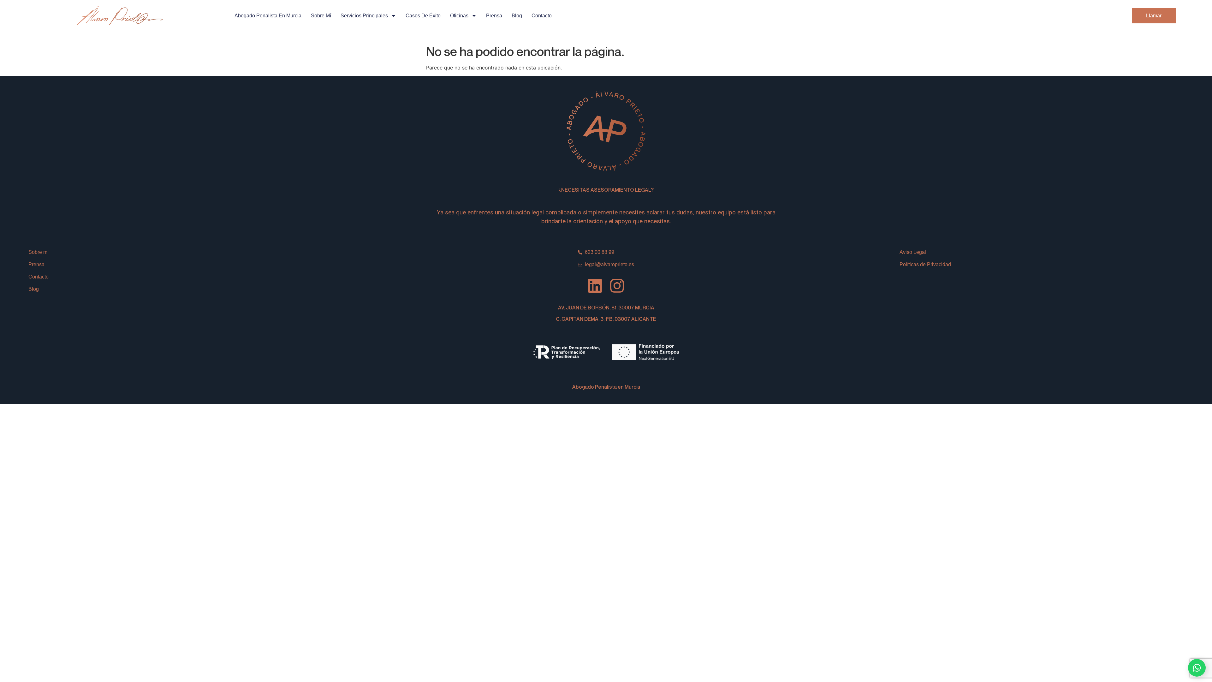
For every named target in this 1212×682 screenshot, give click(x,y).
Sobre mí (321, 15)
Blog (517, 15)
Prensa (494, 15)
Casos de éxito (423, 15)
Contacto (542, 15)
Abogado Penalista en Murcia (268, 15)
